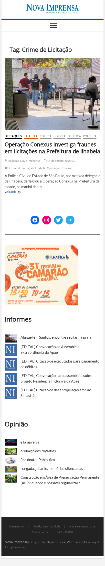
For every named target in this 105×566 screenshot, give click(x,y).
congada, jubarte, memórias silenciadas (52, 468)
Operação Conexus (59, 168)
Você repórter (40, 532)
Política (74, 136)
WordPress (74, 542)
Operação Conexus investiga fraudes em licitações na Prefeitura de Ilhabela (52, 148)
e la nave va (30, 442)
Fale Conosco (65, 531)
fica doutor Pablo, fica (38, 459)
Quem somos (17, 526)
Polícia (46, 136)
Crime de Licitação (21, 168)
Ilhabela (31, 136)
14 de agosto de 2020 (61, 160)
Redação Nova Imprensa (23, 160)
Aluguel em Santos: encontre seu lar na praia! (57, 337)
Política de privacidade (46, 526)
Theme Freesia (55, 542)
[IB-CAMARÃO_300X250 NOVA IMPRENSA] (41, 247)
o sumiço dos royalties (38, 451)
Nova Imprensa (16, 542)
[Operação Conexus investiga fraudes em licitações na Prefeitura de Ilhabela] (52, 94)
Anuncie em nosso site (82, 526)
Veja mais (16, 192)
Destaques (13, 136)
